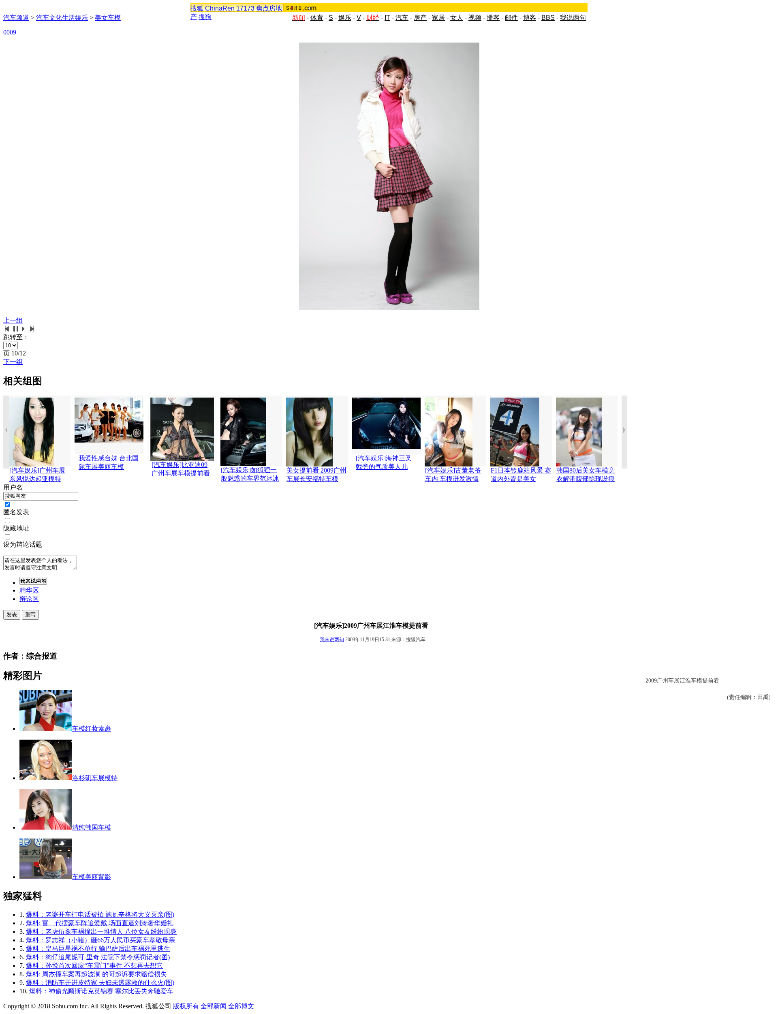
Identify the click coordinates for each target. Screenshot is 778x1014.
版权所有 (186, 1006)
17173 (245, 8)
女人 (456, 17)
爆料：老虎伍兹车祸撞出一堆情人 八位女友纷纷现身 (101, 931)
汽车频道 (16, 17)
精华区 (29, 590)
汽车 (401, 17)
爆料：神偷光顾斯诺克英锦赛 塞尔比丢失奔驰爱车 (101, 991)
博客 (529, 17)
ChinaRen (220, 8)
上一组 (13, 320)
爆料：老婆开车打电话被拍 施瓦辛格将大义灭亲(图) (100, 914)
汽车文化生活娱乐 (62, 17)
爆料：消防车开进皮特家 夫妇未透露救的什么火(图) (100, 982)
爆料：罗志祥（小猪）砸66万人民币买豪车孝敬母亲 (100, 940)
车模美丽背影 (91, 876)
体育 (316, 17)
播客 (493, 17)
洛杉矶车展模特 (95, 777)
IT (387, 17)
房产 (420, 17)
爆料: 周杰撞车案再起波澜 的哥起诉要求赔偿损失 (96, 974)
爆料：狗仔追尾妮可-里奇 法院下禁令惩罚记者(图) (98, 957)
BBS (548, 17)
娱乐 (344, 17)
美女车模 (108, 17)
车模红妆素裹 (91, 728)
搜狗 (205, 16)
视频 (474, 17)
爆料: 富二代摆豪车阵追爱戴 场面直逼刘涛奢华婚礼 (99, 923)
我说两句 (573, 17)
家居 (438, 17)
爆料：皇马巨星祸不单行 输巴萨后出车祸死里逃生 (98, 948)
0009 (9, 32)
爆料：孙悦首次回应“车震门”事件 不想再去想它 (94, 965)
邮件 (511, 17)
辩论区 (29, 598)
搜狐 (196, 8)
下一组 (13, 361)
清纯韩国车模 (91, 827)
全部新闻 (214, 1006)
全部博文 (241, 1006)
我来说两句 (332, 639)
